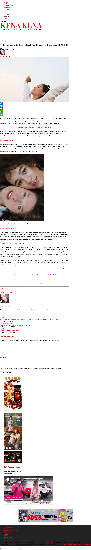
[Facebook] (34, 103)
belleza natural (5, 288)
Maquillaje (9, 323)
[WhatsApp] (34, 111)
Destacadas (10, 41)
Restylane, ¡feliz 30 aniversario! (9, 331)
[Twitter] (34, 106)
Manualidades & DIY (11, 530)
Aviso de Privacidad (70, 545)
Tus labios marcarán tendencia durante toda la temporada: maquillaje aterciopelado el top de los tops (30, 319)
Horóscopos (8, 537)
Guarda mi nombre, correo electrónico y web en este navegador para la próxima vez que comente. (31, 369)
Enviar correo (49, 542)
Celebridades (8, 5)
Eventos (6, 532)
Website (2, 365)
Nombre (2, 357)
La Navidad (7, 539)
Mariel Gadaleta (5, 56)
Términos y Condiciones (84, 545)
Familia (6, 534)
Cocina (6, 529)
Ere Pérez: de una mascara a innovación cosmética (15, 325)
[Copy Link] (34, 114)
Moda (6, 4)
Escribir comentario (7, 293)
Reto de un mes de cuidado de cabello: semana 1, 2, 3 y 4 (39, 275)
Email (2, 361)
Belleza (6, 2)
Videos (6, 18)
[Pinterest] (34, 108)
